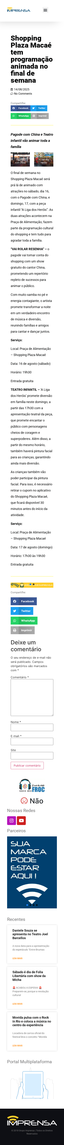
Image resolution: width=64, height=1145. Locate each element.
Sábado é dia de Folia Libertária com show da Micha (29, 975)
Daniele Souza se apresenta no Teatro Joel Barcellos (30, 934)
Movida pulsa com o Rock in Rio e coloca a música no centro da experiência (31, 1021)
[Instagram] (11, 820)
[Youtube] (21, 820)
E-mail (16, 736)
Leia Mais (17, 958)
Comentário (20, 677)
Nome (16, 722)
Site (13, 750)
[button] (45, 10)
